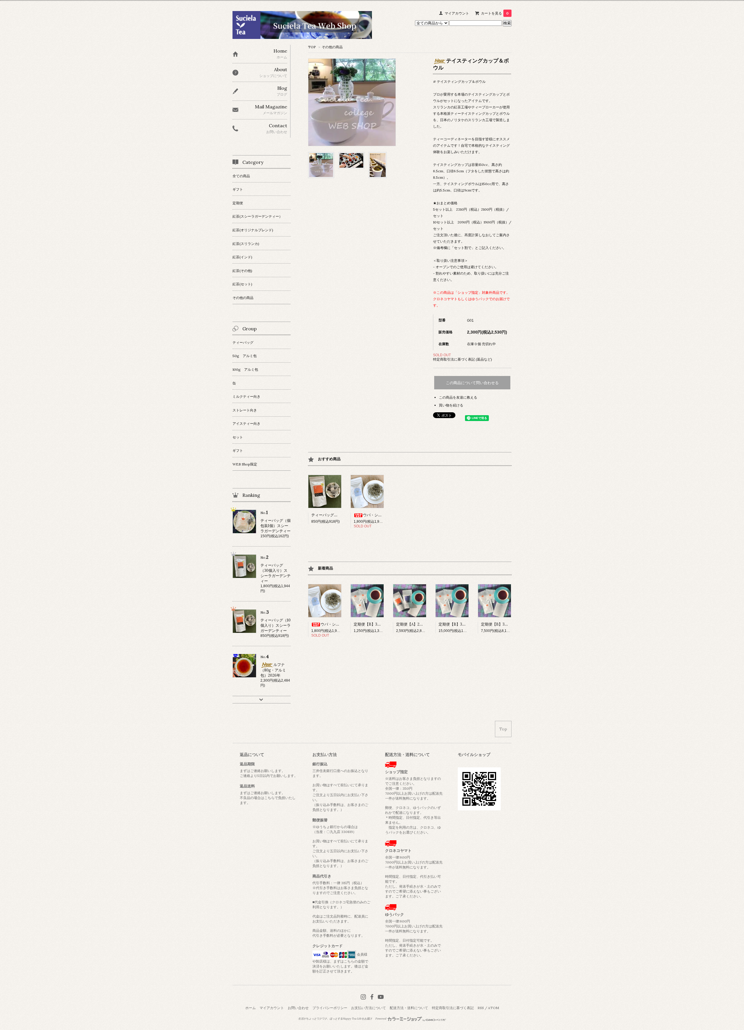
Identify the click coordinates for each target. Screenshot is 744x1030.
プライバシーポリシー (329, 1008)
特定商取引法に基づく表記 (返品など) (462, 359)
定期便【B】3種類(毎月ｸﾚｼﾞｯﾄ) (380, 624)
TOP (312, 47)
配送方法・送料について (409, 1008)
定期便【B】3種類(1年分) (460, 624)
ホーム (250, 1008)
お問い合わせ (298, 1008)
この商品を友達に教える (458, 397)
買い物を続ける (451, 405)
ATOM (493, 1008)
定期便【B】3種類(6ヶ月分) (504, 624)
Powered (381, 1018)
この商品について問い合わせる (472, 383)
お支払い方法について (368, 1008)
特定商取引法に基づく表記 (453, 1008)
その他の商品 (332, 47)
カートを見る (495, 13)
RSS (480, 1008)
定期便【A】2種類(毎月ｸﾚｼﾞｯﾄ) (422, 624)
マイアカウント (457, 13)
